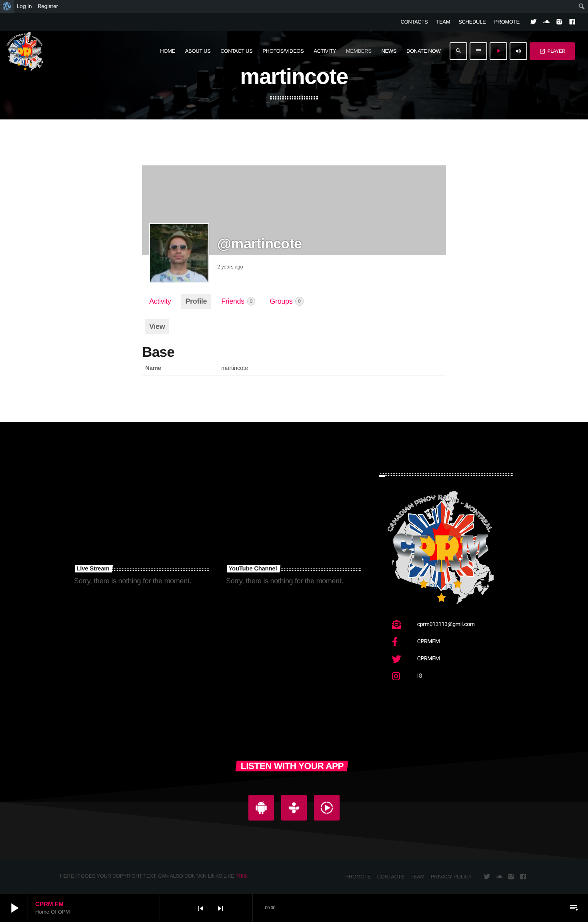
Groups (285, 301)
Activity (160, 301)
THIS (241, 876)
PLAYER (552, 51)
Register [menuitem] (48, 6)
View (157, 326)
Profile (196, 301)
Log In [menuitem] (24, 6)
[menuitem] (7, 6)
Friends (236, 301)
